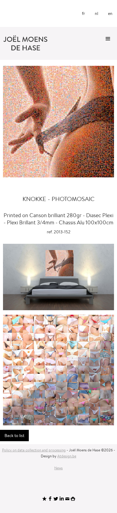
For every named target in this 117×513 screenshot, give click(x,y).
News (58, 468)
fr (83, 13)
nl (96, 13)
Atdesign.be (66, 456)
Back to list (14, 435)
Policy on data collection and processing (34, 450)
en (110, 13)
